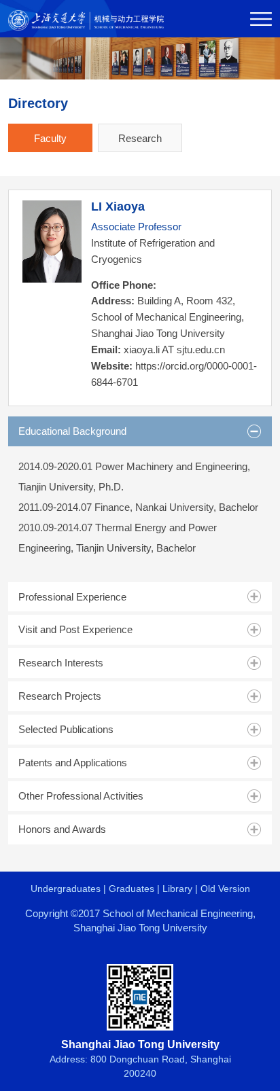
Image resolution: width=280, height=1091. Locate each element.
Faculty (50, 138)
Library (177, 888)
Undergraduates (66, 888)
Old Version (225, 888)
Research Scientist (140, 142)
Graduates (131, 888)
